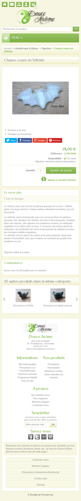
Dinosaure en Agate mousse (57, 305)
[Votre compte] (26, 4)
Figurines (46, 48)
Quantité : (31, 170)
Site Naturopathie (27, 364)
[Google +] (44, 436)
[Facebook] (30, 436)
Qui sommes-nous (40, 395)
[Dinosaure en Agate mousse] (57, 295)
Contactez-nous (40, 405)
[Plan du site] (19, 4)
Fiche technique (14, 198)
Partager (26, 140)
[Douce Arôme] (40, 17)
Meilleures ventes (54, 371)
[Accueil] (4, 4)
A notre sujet (40, 478)
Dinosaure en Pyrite (23, 305)
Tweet (12, 140)
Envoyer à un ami (17, 130)
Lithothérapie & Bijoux (26, 48)
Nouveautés (53, 367)
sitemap (41, 484)
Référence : (57, 153)
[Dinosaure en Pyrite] (23, 295)
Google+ (41, 140)
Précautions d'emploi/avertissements (40, 472)
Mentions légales (40, 402)
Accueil (7, 48)
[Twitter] (37, 436)
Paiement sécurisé (27, 374)
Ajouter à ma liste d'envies (61, 180)
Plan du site (27, 381)
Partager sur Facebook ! (20, 134)
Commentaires (13, 263)
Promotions (54, 364)
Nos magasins (40, 398)
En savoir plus (12, 192)
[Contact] (12, 4)
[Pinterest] (50, 436)
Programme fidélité (27, 377)
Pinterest (56, 140)
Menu (15, 37)
